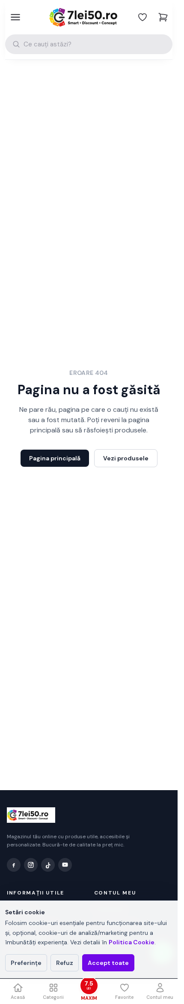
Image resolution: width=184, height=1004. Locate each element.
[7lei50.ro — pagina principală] (89, 17)
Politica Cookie (131, 942)
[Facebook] (14, 865)
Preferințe (26, 963)
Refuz (64, 963)
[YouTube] (65, 865)
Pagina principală (54, 458)
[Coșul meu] (163, 17)
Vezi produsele (125, 458)
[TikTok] (48, 865)
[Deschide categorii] (14, 17)
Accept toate (108, 963)
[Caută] (16, 44)
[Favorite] (142, 17)
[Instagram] (31, 865)
